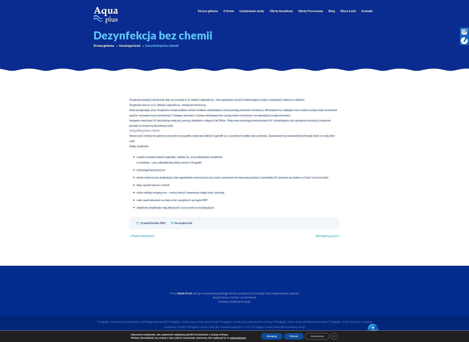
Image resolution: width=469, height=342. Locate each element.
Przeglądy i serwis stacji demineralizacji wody (278, 327)
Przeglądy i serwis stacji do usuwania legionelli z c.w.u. (218, 327)
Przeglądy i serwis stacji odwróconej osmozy (246, 321)
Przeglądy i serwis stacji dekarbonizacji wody (301, 321)
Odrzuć (293, 336)
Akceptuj (272, 336)
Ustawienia (317, 336)
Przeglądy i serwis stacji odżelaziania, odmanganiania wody (131, 321)
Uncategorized (183, 222)
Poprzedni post (141, 236)
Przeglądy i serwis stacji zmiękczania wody (193, 321)
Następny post (328, 236)
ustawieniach (238, 338)
